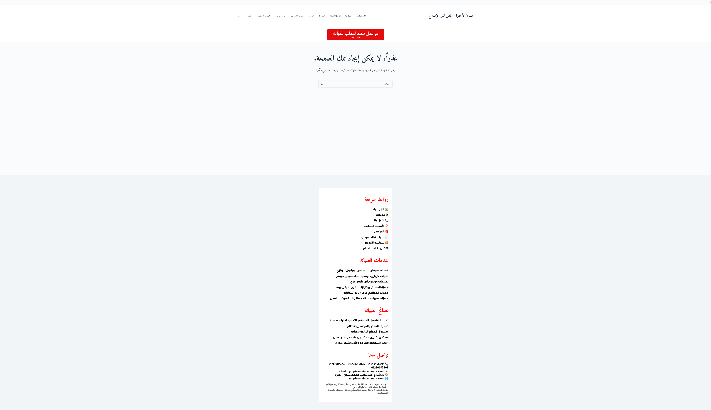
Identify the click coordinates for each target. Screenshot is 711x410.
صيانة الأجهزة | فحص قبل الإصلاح (450, 16)
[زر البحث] (322, 83)
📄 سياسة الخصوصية (374, 237)
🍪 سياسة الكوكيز (376, 242)
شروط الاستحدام (263, 16)
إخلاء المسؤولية (362, 16)
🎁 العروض (381, 231)
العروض (311, 16)
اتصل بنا (348, 16)
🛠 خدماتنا (382, 214)
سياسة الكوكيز (280, 16)
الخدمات (322, 16)
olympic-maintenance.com (365, 378)
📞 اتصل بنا (381, 220)
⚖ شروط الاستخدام (375, 248)
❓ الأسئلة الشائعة (375, 225)
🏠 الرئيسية (380, 209)
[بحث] (239, 16)
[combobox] (359, 84)
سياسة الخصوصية (297, 16)
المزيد (250, 16)
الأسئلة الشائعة (335, 16)
